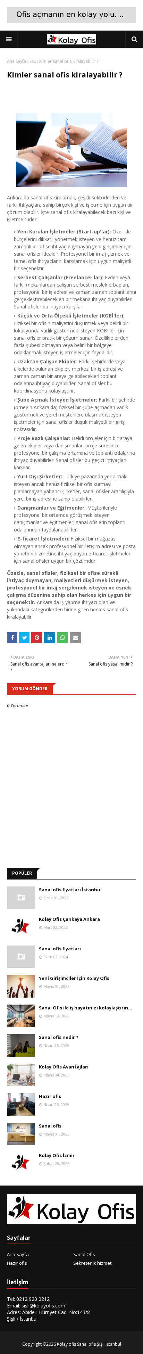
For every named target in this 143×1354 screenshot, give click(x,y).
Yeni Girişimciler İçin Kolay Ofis (74, 978)
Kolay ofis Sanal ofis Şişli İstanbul (89, 1344)
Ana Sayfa (16, 61)
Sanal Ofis (84, 1254)
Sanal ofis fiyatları (60, 949)
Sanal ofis (50, 1126)
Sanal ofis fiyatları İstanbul (70, 889)
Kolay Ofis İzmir (57, 1155)
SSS (33, 61)
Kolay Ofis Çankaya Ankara (69, 919)
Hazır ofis (50, 1096)
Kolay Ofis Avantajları (64, 1067)
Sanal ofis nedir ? (58, 1037)
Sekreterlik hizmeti (92, 1263)
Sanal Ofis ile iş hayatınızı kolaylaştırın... (85, 1008)
